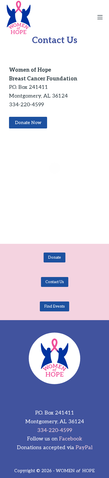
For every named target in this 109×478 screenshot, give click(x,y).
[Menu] (100, 17)
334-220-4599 (54, 430)
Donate (54, 257)
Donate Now (28, 122)
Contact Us (54, 282)
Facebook (70, 439)
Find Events (54, 306)
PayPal (84, 448)
